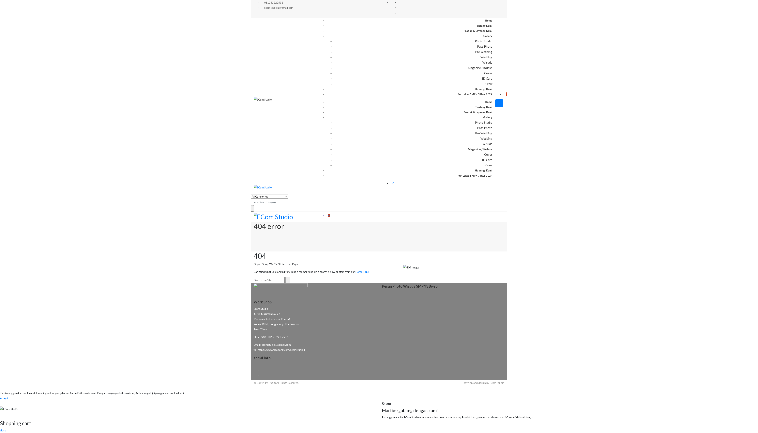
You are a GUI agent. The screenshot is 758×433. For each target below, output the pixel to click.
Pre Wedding (483, 52)
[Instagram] (263, 375)
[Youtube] (263, 370)
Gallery (487, 36)
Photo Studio (483, 41)
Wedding (486, 57)
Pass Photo (484, 46)
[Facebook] (263, 364)
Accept (4, 398)
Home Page (362, 271)
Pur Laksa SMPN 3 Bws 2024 (475, 94)
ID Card (487, 78)
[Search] (287, 280)
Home (488, 20)
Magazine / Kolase (480, 68)
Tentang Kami (483, 25)
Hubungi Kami (483, 89)
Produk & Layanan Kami (477, 30)
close (3, 430)
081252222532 (273, 2)
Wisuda (487, 62)
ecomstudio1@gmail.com (278, 7)
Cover (488, 73)
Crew (488, 84)
